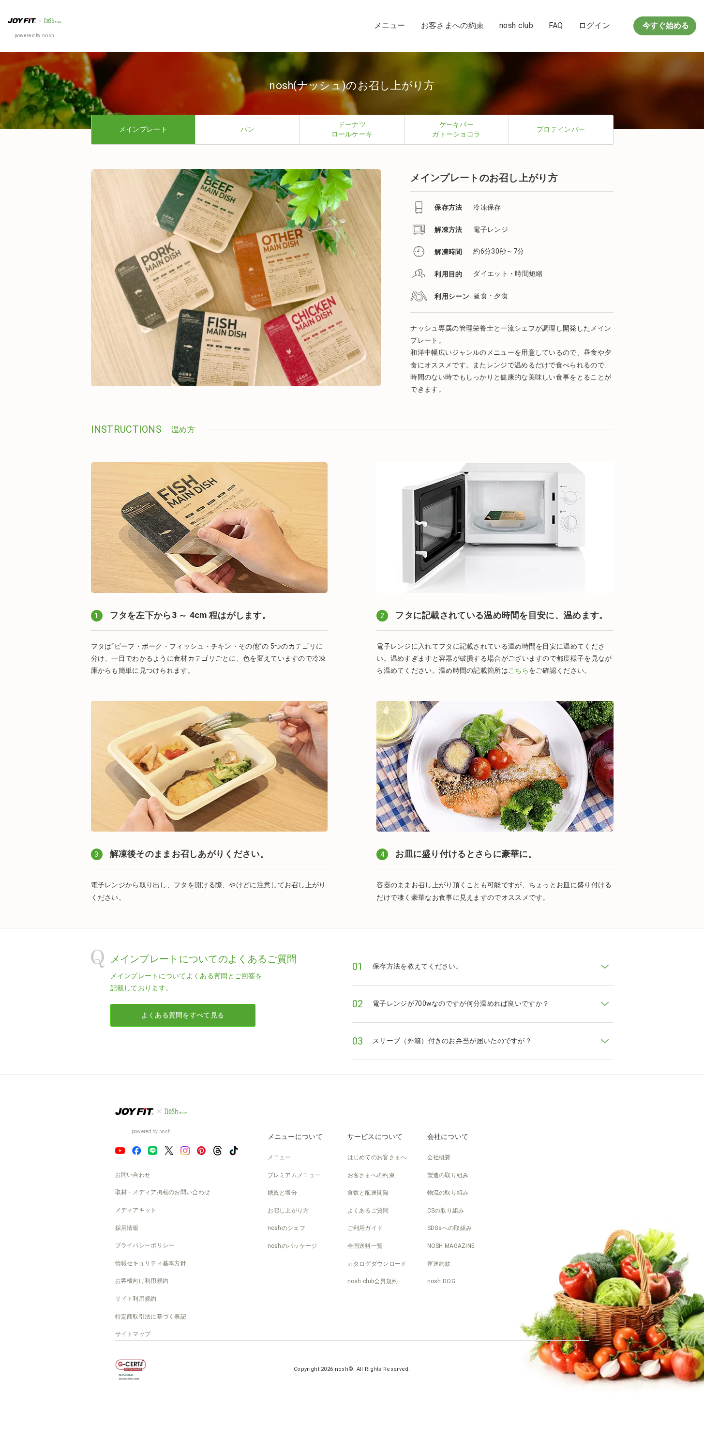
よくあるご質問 (368, 1210)
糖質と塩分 (283, 1192)
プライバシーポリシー (145, 1245)
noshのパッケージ (292, 1246)
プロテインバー (561, 129)
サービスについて (375, 1136)
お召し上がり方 (288, 1210)
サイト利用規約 (136, 1298)
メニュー (389, 25)
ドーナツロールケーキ (352, 129)
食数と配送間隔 (368, 1192)
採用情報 (127, 1228)
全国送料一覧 (365, 1246)
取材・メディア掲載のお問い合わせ (162, 1192)
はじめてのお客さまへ (377, 1157)
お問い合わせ (133, 1174)
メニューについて (295, 1136)
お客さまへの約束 (452, 25)
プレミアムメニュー (294, 1175)
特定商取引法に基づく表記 (151, 1316)
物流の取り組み (448, 1192)
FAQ (556, 25)
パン (247, 129)
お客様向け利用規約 (142, 1280)
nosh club (516, 25)
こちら (518, 670)
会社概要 (439, 1157)
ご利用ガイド (365, 1228)
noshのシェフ (286, 1228)
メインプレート (143, 129)
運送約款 (439, 1263)
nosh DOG (441, 1281)
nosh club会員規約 (372, 1281)
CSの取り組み (445, 1210)
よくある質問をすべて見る (183, 1015)
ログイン (594, 25)
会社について (448, 1136)
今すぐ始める (665, 25)
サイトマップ (133, 1334)
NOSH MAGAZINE (451, 1246)
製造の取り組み (448, 1175)
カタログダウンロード (377, 1263)
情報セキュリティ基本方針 (151, 1263)
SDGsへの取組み (449, 1228)
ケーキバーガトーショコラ (456, 129)
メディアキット (136, 1210)
